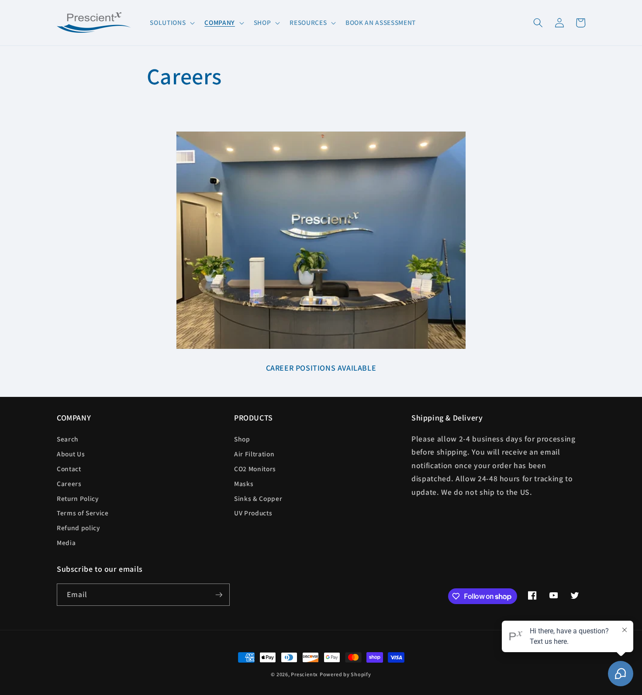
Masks (243, 483)
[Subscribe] (218, 595)
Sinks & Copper (258, 498)
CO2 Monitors (255, 468)
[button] (171, 23)
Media (66, 542)
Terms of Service (83, 512)
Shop (242, 438)
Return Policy (78, 498)
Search (68, 438)
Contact (69, 468)
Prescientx (304, 674)
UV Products (253, 512)
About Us (71, 453)
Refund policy (78, 527)
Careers (69, 483)
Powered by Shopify (345, 674)
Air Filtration (254, 453)
